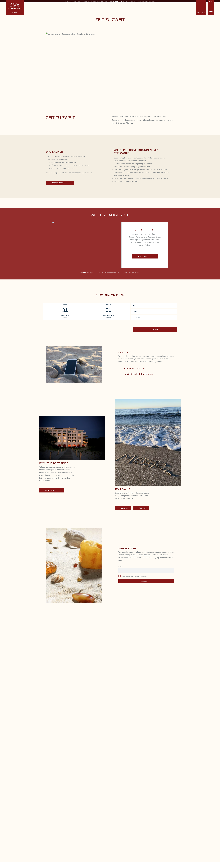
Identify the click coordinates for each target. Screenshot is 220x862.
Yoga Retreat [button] (86, 273)
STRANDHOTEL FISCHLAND (72, 1)
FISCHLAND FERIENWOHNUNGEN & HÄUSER (95, 1)
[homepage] (15, 7)
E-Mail (120, 567)
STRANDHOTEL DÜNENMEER (118, 1)
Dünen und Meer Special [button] (109, 273)
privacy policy (142, 576)
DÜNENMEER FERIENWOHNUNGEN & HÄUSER (143, 1)
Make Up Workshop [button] (131, 273)
